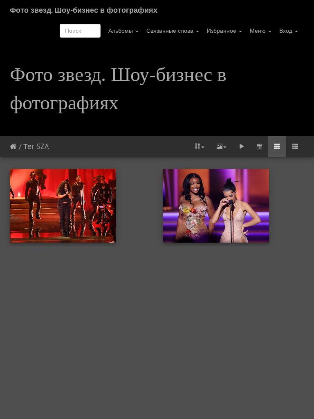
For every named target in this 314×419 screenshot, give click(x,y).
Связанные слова (170, 30)
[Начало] (13, 146)
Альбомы (121, 30)
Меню (258, 30)
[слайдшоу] (242, 146)
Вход (286, 30)
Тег (28, 146)
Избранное (222, 30)
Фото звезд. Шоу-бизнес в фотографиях (83, 10)
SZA (42, 146)
